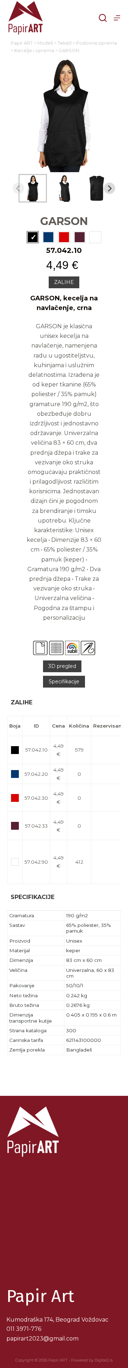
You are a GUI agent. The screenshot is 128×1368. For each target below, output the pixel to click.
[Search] (103, 18)
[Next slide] (109, 188)
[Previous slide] (18, 188)
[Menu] (117, 18)
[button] (32, 188)
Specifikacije (64, 681)
